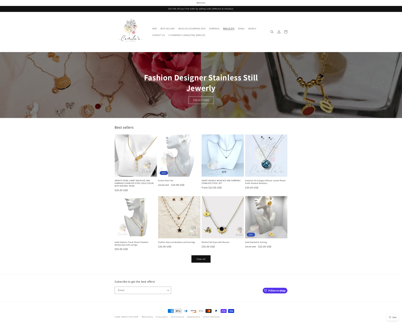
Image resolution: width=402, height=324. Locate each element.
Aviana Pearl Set (165, 180)
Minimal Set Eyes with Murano (215, 242)
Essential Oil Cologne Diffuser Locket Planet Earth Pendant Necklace (265, 182)
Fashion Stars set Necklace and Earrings (176, 242)
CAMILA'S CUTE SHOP (130, 317)
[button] (272, 31)
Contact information (211, 317)
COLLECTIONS (201, 100)
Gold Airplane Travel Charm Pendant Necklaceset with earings (131, 243)
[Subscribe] (167, 290)
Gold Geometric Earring (256, 242)
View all (201, 258)
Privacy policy (162, 317)
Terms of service (177, 317)
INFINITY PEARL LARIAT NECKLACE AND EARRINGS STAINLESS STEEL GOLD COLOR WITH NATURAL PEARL (134, 183)
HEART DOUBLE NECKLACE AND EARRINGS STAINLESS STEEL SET (221, 182)
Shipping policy (193, 317)
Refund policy (147, 317)
